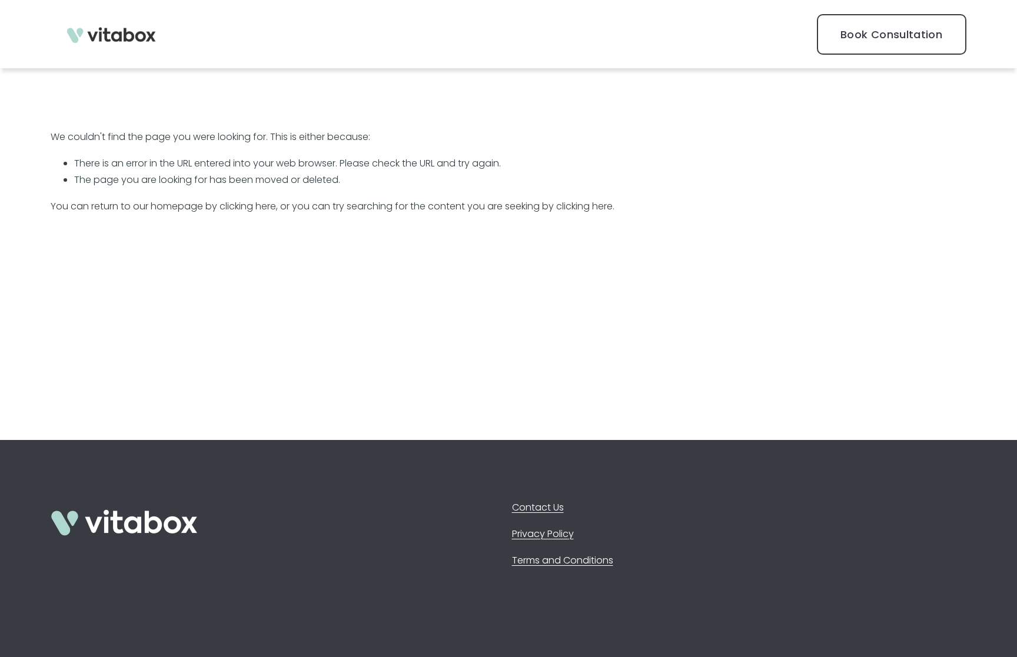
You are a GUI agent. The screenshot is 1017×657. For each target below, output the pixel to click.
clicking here (248, 206)
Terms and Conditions (562, 560)
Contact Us (538, 507)
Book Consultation (891, 34)
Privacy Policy (543, 534)
